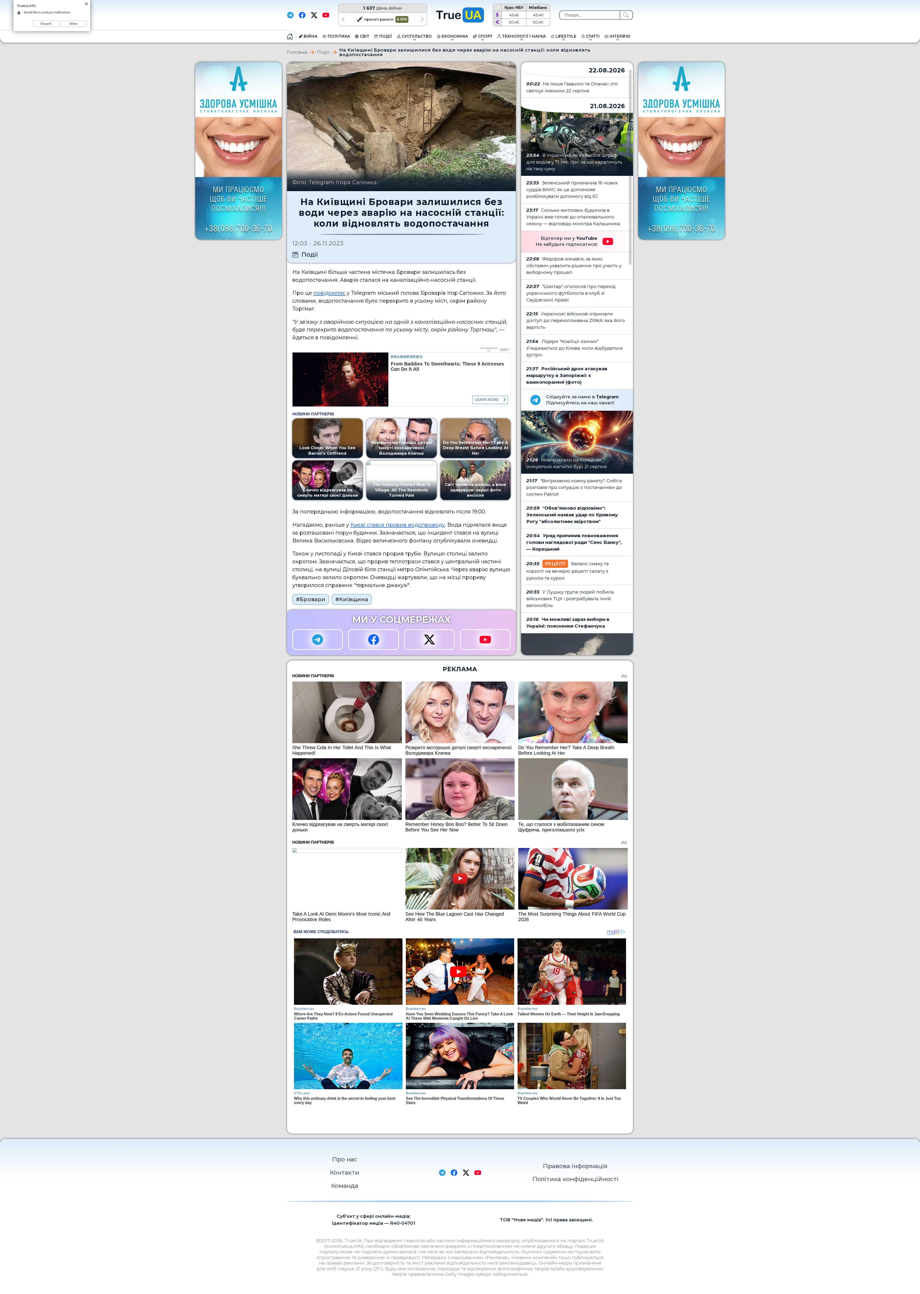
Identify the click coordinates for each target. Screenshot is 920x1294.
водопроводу (426, 525)
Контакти (344, 1172)
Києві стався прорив (379, 525)
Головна (297, 52)
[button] (343, 19)
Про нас (344, 1159)
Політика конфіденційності (575, 1178)
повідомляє (329, 293)
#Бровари (310, 599)
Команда (344, 1185)
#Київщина (351, 599)
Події (323, 52)
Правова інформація (575, 1166)
